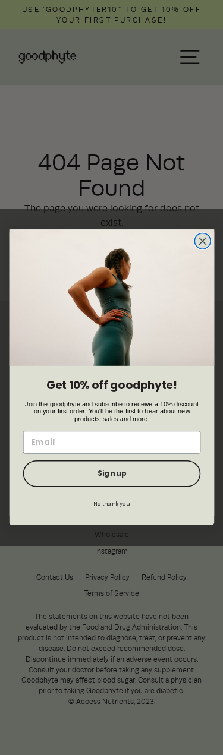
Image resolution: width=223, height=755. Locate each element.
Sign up (111, 474)
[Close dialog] (202, 241)
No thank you (111, 503)
